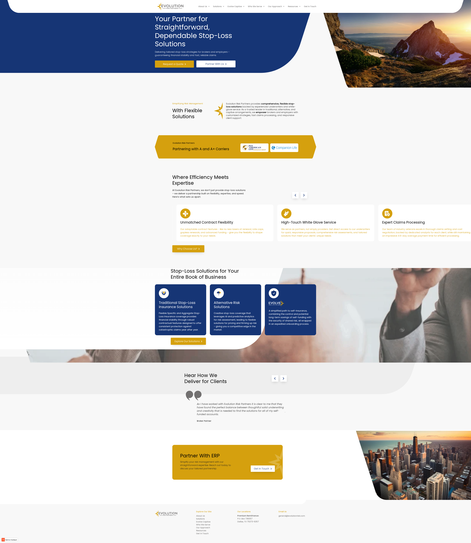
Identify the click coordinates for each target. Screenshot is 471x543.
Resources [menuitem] (293, 6)
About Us (200, 515)
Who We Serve (203, 524)
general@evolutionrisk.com (292, 515)
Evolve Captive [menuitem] (235, 6)
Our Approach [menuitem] (275, 6)
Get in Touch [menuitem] (310, 6)
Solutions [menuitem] (217, 6)
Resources (201, 530)
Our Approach (203, 527)
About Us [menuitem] (202, 6)
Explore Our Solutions (187, 341)
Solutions (200, 518)
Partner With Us (214, 64)
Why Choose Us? (187, 248)
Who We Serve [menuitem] (255, 6)
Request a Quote (173, 64)
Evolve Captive (203, 521)
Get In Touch (261, 468)
